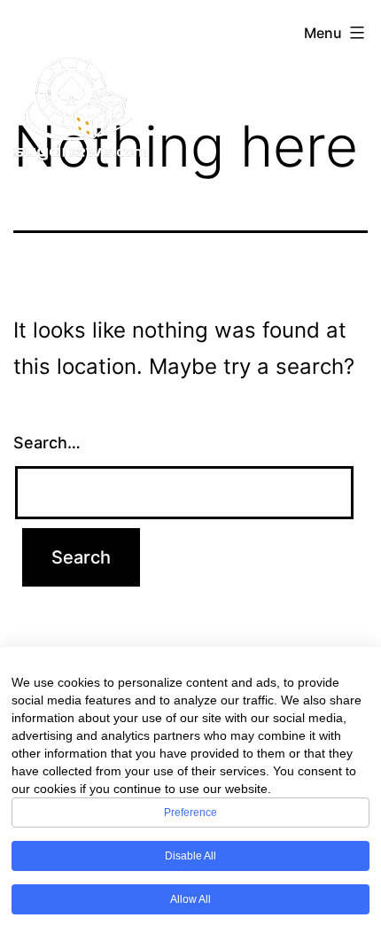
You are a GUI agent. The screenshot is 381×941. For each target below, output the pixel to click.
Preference (190, 812)
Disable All (190, 856)
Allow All (190, 899)
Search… (47, 442)
